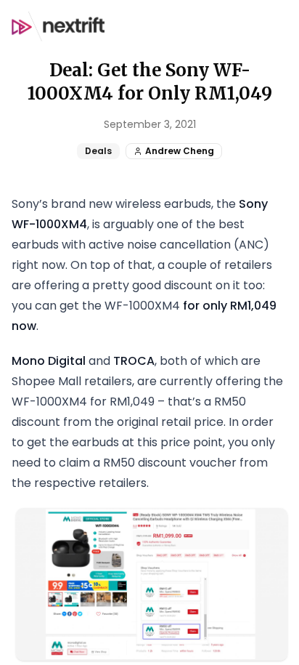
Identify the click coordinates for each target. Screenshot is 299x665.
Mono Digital (49, 360)
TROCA (134, 360)
